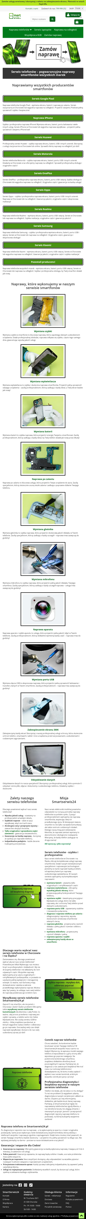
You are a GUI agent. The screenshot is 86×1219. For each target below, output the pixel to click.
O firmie (6, 1199)
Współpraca (8, 1203)
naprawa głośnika (55, 924)
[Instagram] (25, 1186)
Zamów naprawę (53, 35)
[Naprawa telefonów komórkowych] (43, 52)
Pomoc (69, 1207)
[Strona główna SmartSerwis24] (15, 16)
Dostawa (48, 1199)
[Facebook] (20, 1186)
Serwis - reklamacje (53, 1195)
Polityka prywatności (74, 1199)
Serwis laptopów (42, 29)
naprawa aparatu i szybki (58, 937)
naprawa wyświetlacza (57, 888)
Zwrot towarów (51, 1203)
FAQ (67, 1203)
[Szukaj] (52, 19)
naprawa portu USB (55, 908)
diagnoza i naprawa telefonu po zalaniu (64, 913)
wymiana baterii (54, 883)
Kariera (6, 1207)
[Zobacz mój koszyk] (78, 22)
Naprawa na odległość (65, 29)
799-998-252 (61, 8)
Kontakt (6, 1195)
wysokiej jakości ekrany (57, 890)
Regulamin (70, 1195)
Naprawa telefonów (19, 29)
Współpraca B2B (33, 35)
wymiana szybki (54, 898)
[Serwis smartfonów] (22, 896)
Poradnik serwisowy (53, 1207)
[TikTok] (30, 1186)
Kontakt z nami (32, 8)
